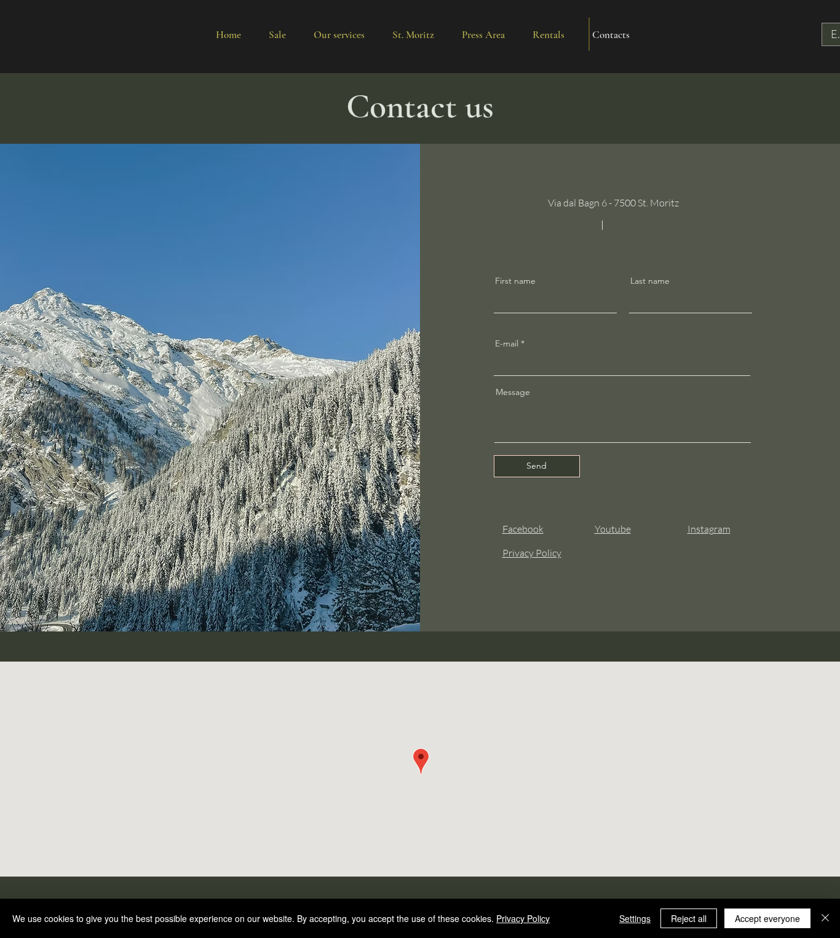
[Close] (825, 918)
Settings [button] (635, 918)
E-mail (506, 343)
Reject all (689, 918)
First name (515, 280)
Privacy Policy (523, 918)
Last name (650, 280)
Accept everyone (767, 918)
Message (513, 392)
